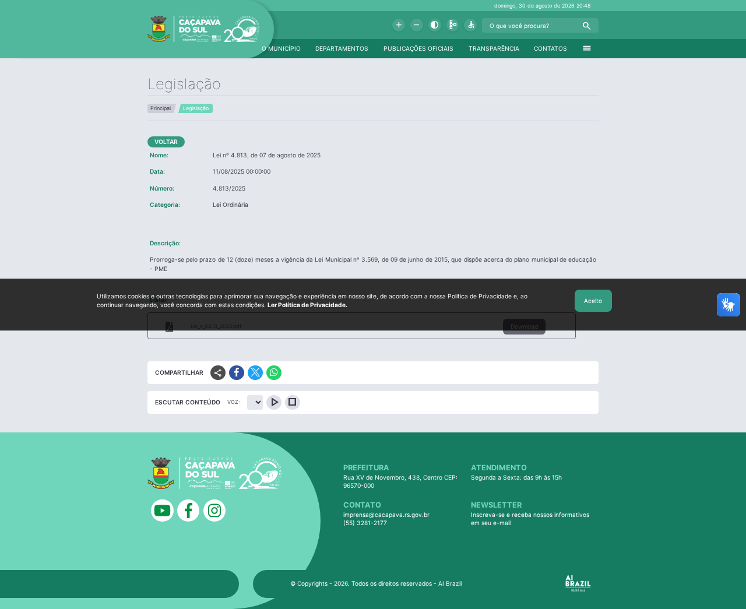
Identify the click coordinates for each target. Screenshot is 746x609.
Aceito (593, 300)
